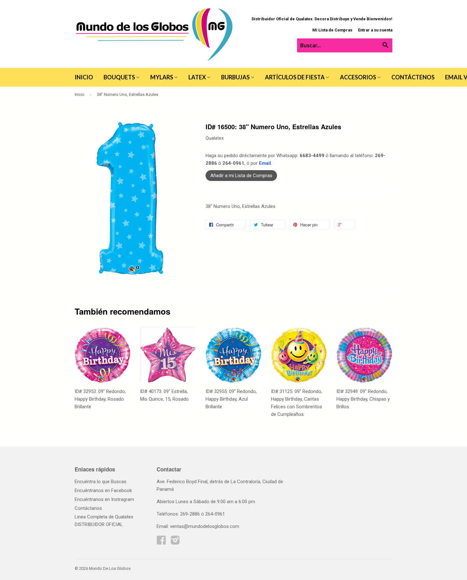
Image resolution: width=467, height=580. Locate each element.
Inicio (84, 77)
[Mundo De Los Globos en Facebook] (161, 542)
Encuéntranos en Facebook (103, 490)
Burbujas (236, 77)
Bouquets (120, 77)
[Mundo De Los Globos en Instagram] (175, 542)
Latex (197, 77)
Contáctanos (88, 508)
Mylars (162, 77)
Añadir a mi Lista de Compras (241, 175)
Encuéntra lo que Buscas (100, 481)
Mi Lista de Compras (332, 30)
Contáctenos (413, 77)
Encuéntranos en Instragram (104, 499)
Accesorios (358, 77)
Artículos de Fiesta (295, 77)
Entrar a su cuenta (375, 30)
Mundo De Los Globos (110, 568)
